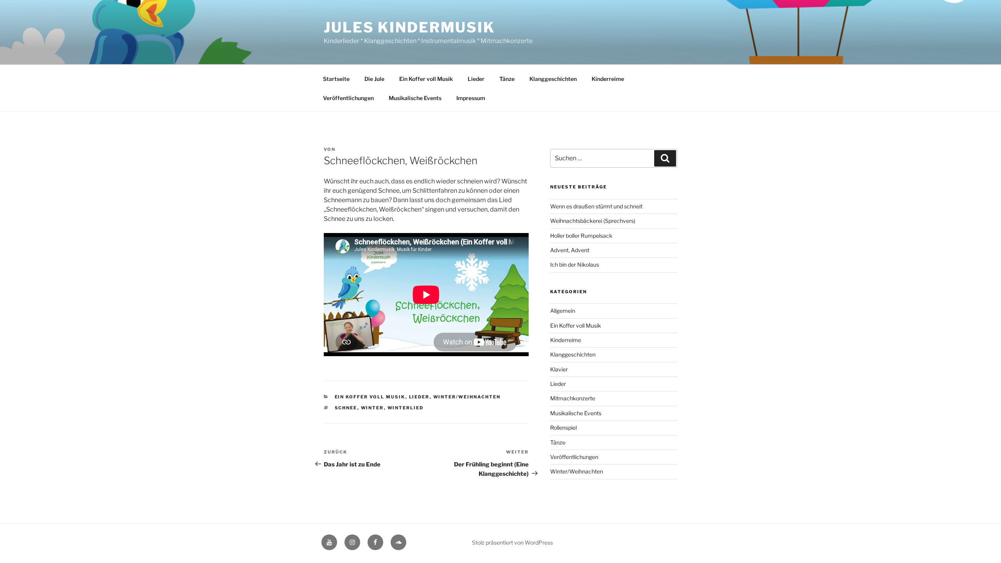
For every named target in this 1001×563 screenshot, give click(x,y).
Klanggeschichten (553, 78)
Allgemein (562, 310)
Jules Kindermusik (409, 27)
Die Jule (374, 78)
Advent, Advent (569, 250)
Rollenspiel (563, 427)
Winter (372, 408)
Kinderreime (608, 78)
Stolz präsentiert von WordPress (512, 542)
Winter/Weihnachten (467, 397)
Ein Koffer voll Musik (426, 78)
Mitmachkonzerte (572, 398)
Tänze (507, 78)
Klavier (559, 369)
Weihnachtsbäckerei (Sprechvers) (592, 220)
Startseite (336, 78)
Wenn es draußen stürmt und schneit (596, 206)
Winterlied (405, 408)
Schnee (346, 408)
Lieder (476, 78)
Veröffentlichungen (348, 98)
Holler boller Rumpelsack (581, 235)
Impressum (470, 98)
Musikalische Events (415, 98)
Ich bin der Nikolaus (574, 264)
